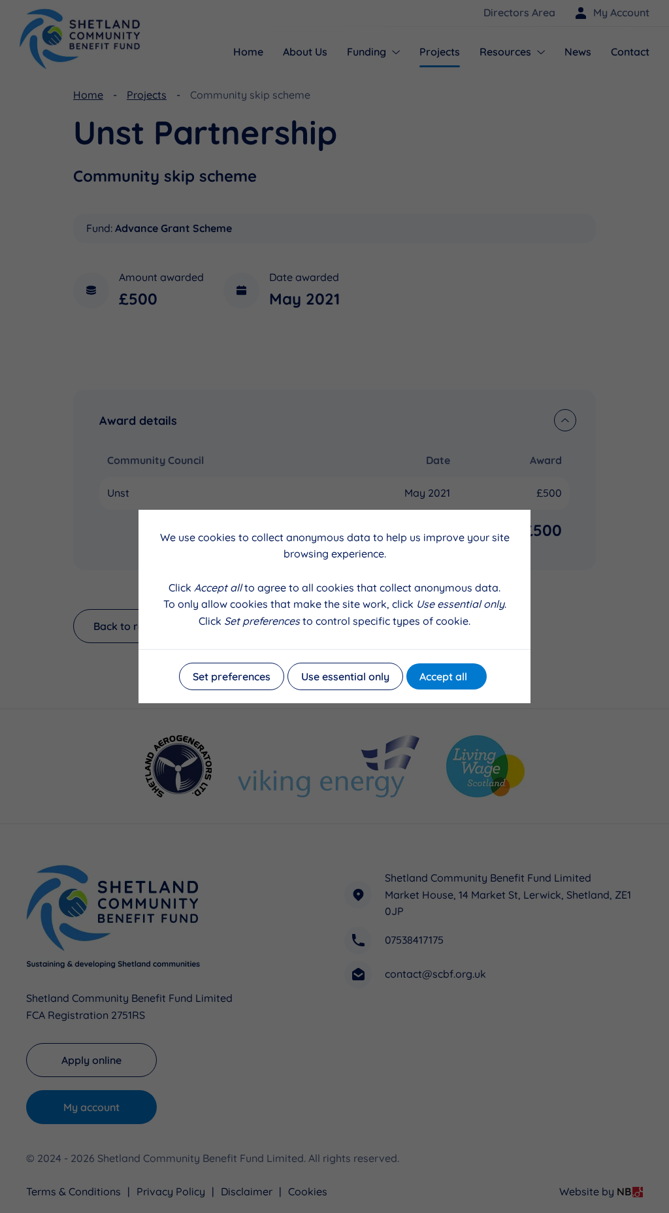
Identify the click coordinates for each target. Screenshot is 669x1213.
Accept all (443, 676)
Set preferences (231, 676)
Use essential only (345, 676)
